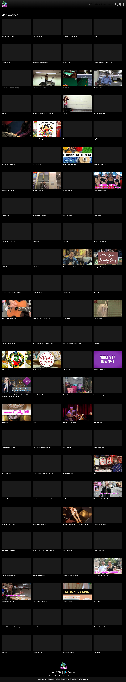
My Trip (90, 4)
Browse (103, 4)
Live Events (97, 4)
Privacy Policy (55, 675)
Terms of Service (63, 675)
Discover (110, 4)
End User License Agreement (75, 675)
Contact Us (48, 675)
